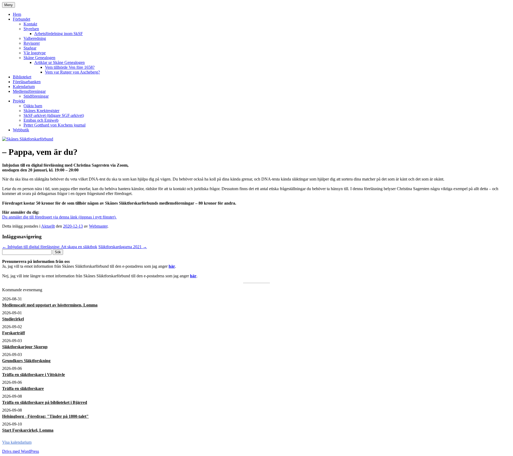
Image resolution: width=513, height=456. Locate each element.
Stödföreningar (36, 96)
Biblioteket (22, 77)
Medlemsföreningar (29, 91)
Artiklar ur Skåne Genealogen (59, 62)
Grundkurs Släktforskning (26, 360)
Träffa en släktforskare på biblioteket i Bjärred (44, 402)
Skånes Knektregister (41, 110)
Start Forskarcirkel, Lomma (27, 430)
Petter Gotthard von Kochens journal (55, 125)
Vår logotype (35, 53)
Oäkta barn (33, 106)
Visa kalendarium (17, 442)
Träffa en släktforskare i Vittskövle (33, 374)
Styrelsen (31, 28)
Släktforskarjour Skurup (25, 346)
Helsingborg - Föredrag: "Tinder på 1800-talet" (45, 416)
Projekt (19, 101)
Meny (8, 5)
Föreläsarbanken (27, 81)
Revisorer (32, 43)
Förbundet (21, 19)
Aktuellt (48, 226)
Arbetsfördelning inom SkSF (58, 33)
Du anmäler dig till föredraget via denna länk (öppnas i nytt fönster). (59, 217)
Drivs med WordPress (20, 451)
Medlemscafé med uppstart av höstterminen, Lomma (50, 305)
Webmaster (98, 226)
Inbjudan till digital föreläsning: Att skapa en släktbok (49, 246)
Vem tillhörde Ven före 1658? (70, 67)
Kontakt (30, 24)
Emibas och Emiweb (41, 120)
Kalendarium (24, 86)
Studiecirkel (13, 319)
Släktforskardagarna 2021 (122, 246)
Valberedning (35, 38)
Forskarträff (13, 333)
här (172, 266)
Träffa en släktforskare (23, 388)
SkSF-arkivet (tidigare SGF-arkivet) (54, 115)
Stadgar (30, 48)
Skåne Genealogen (39, 57)
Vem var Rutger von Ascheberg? (72, 72)
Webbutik (21, 130)
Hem (17, 14)
